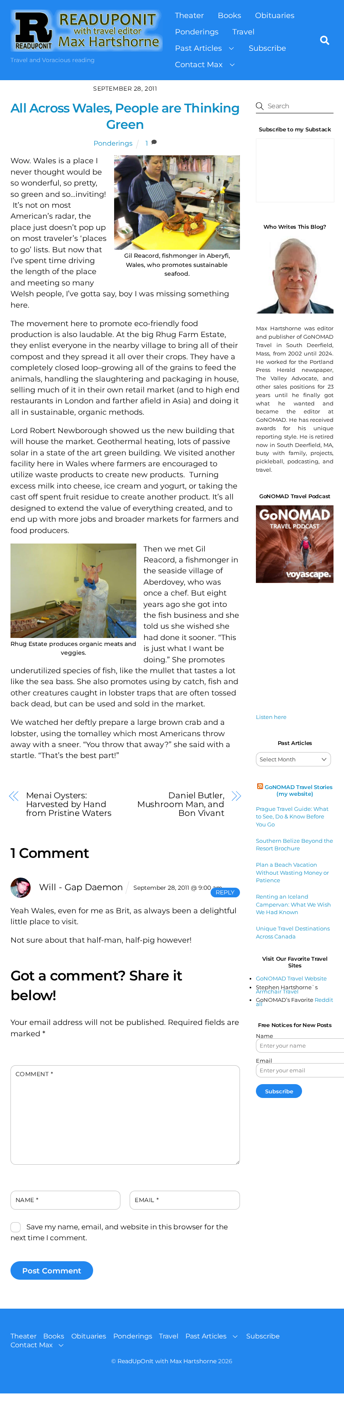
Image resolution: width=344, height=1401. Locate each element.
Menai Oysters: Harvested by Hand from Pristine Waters (69, 804)
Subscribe (267, 48)
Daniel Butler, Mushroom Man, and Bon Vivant (180, 804)
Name (27, 1200)
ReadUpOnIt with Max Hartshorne (166, 1361)
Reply (225, 892)
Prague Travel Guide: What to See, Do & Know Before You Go (292, 816)
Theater (189, 15)
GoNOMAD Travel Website (291, 978)
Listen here (271, 717)
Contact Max (199, 64)
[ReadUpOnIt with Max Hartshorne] (86, 47)
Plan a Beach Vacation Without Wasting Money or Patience (292, 872)
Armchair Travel (277, 991)
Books (229, 15)
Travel (243, 31)
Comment (34, 1074)
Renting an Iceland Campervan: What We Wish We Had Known (293, 904)
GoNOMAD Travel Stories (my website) (298, 790)
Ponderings (197, 31)
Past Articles (198, 48)
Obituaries (274, 15)
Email (147, 1200)
